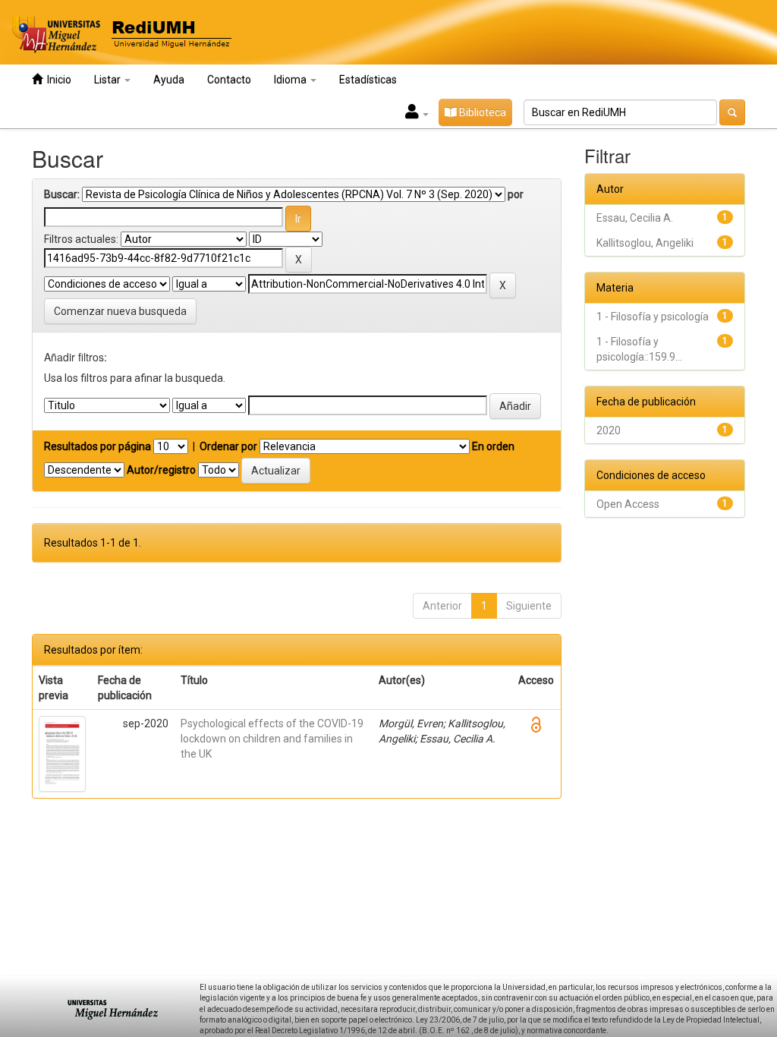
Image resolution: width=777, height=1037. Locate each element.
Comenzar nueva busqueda (120, 311)
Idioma (291, 80)
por (516, 194)
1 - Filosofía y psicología (652, 316)
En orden (493, 446)
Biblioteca (481, 112)
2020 (608, 430)
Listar (108, 80)
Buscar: (62, 194)
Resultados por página (97, 446)
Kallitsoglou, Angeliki (645, 243)
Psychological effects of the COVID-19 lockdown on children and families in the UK (272, 738)
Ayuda (168, 80)
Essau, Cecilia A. (634, 218)
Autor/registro (161, 470)
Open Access (627, 504)
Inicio (56, 80)
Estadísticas (368, 80)
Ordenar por (228, 446)
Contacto (229, 80)
